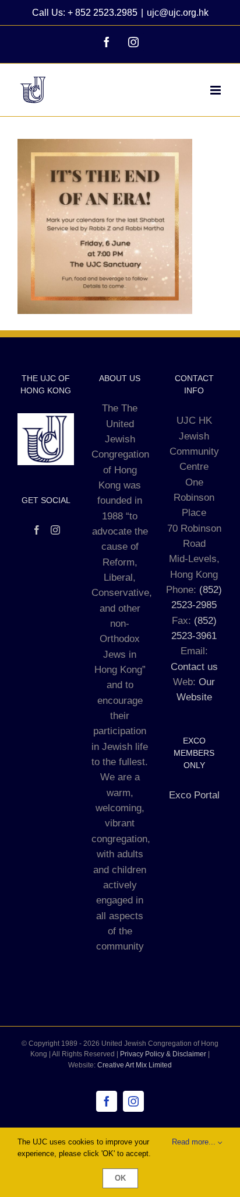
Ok (120, 1178)
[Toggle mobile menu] (216, 90)
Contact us (194, 666)
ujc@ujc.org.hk (178, 13)
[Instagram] (55, 530)
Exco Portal (194, 795)
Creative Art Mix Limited (134, 1065)
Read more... (195, 1141)
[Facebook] (36, 530)
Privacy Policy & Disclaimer (163, 1054)
